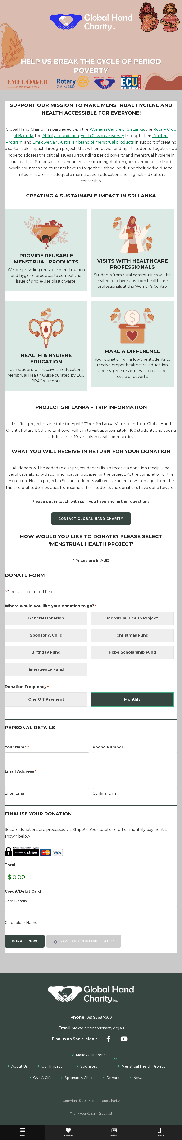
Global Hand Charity (104, 1100)
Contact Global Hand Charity (91, 519)
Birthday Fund (46, 652)
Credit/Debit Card (23, 891)
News (138, 1078)
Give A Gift (42, 1078)
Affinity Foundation (60, 136)
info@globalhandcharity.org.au (97, 1028)
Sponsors (88, 1066)
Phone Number (108, 747)
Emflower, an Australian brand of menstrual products (83, 142)
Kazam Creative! (99, 1113)
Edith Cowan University (102, 136)
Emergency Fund (46, 669)
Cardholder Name (21, 922)
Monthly (132, 699)
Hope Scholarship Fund (132, 652)
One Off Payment (46, 699)
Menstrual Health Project (132, 618)
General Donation (46, 618)
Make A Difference (92, 1055)
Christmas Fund (132, 635)
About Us (19, 1066)
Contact (159, 1135)
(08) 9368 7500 (98, 1017)
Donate (112, 1078)
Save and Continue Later (86, 941)
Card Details (16, 901)
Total (10, 865)
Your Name (17, 747)
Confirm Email (105, 793)
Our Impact (51, 1066)
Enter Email (15, 793)
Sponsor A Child (46, 635)
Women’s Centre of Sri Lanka (117, 129)
